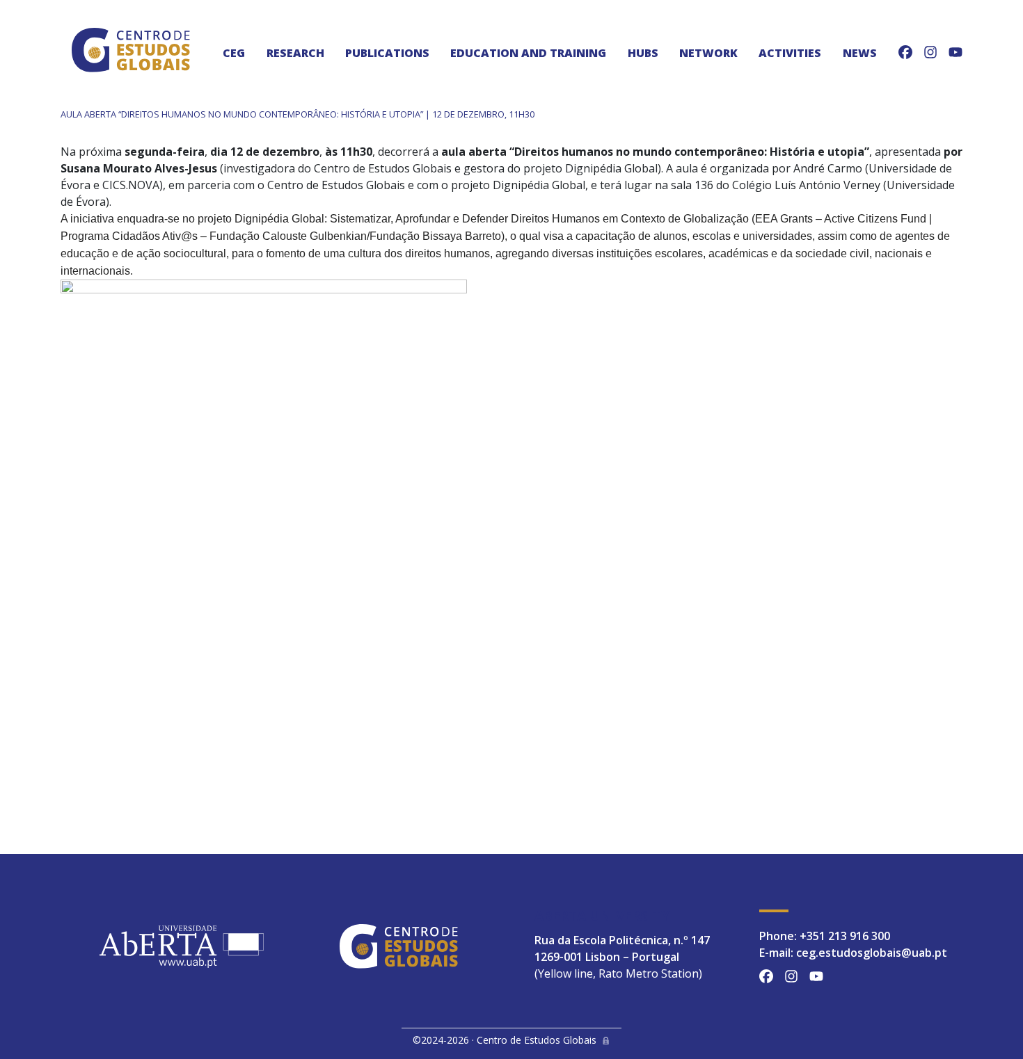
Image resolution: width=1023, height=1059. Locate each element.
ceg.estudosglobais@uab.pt (871, 952)
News (860, 52)
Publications (387, 52)
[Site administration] (606, 1039)
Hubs (643, 52)
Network (708, 52)
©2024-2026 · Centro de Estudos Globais (504, 1039)
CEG (234, 52)
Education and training (528, 52)
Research (295, 52)
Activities (790, 52)
